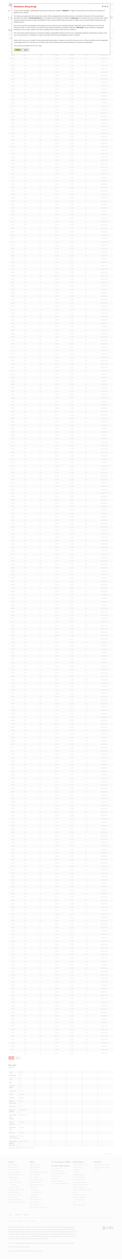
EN (107, 6)
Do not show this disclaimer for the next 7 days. (28, 46)
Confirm (17, 50)
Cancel (26, 50)
